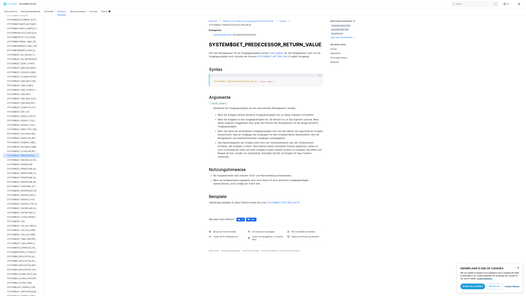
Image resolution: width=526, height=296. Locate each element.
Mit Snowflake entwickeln (303, 231)
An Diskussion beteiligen (263, 231)
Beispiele (334, 62)
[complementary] (345, 29)
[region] (490, 278)
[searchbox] (474, 4)
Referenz (61, 11)
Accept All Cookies (473, 286)
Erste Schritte (10, 11)
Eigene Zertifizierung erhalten (305, 236)
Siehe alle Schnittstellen (341, 37)
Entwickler (49, 11)
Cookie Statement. (484, 279)
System (282, 21)
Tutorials (93, 11)
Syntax (333, 49)
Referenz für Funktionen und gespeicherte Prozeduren (248, 21)
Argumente (335, 53)
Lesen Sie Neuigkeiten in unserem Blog (267, 237)
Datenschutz (214, 251)
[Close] (518, 268)
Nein (253, 219)
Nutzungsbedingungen (230, 251)
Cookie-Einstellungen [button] (250, 251)
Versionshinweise (77, 11)
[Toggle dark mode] (519, 4)
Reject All (494, 286)
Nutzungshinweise (338, 57)
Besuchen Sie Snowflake (224, 231)
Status (104, 11)
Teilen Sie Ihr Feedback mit (225, 236)
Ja (242, 219)
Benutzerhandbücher (30, 11)
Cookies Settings (512, 286)
